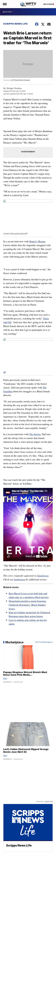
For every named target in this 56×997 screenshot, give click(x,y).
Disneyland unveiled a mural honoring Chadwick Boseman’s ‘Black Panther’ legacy (27, 604)
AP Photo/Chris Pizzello (20, 80)
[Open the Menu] (4, 4)
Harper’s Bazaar (37, 241)
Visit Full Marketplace (44, 642)
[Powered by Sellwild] (49, 802)
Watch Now (48, 4)
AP (4, 372)
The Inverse (35, 434)
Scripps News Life (15, 23)
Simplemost (42, 575)
